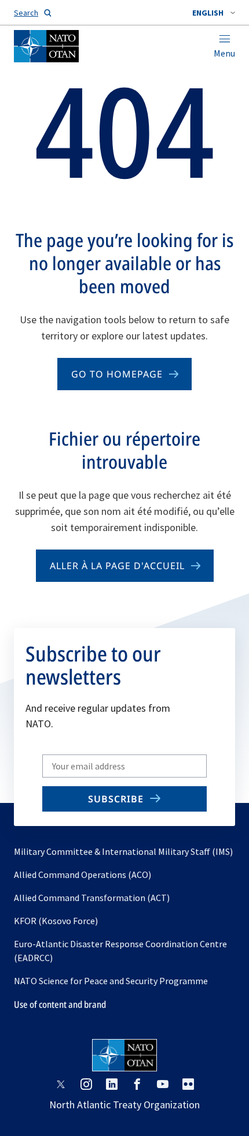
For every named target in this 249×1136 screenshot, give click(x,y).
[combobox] (213, 13)
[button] (213, 13)
